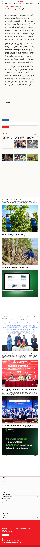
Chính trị (9, 3)
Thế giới (3, 492)
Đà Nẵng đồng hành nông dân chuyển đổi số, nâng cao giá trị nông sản (18, 353)
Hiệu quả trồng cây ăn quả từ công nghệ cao (12, 199)
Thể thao (3, 490)
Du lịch (20, 3)
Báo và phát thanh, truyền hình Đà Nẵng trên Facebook (12, 540)
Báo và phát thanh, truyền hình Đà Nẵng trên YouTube (12, 542)
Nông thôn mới (12, 6)
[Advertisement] (20, 94)
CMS (18, 546)
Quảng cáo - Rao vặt (5, 504)
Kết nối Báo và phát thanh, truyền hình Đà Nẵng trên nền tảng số (14, 537)
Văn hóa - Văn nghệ (29, 3)
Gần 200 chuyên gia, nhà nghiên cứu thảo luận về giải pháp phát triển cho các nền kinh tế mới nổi (19, 390)
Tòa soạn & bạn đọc (5, 500)
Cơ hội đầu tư (4, 511)
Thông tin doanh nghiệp (6, 502)
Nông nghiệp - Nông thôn (6, 509)
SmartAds (5, 297)
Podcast (3, 515)
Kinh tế (17, 3)
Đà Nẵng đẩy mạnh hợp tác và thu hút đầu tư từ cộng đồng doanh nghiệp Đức (20, 317)
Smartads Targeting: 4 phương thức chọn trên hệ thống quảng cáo (17, 425)
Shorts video (4, 517)
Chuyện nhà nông (18, 6)
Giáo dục (23, 3)
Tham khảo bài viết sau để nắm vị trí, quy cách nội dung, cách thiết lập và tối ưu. (16, 269)
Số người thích (36, 129)
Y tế (34, 3)
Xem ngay (35, 297)
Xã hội (13, 3)
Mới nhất (6, 3)
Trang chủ (6, 6)
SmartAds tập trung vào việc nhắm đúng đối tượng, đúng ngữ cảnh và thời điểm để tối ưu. (18, 426)
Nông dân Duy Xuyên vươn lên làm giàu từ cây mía (13, 234)
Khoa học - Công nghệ (6, 494)
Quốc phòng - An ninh (6, 498)
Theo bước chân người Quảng (7, 496)
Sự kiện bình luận (5, 513)
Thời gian (31, 129)
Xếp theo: (28, 129)
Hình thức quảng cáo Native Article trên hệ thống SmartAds (16, 267)
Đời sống (37, 3)
